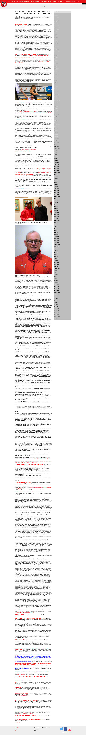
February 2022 (56, 114)
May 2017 (55, 228)
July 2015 (55, 272)
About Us (13, 1)
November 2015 (56, 264)
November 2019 (56, 168)
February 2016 (56, 258)
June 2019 (56, 178)
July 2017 (55, 224)
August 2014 (56, 294)
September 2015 (57, 268)
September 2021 (57, 124)
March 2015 (56, 280)
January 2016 (56, 260)
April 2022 (56, 110)
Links (15, 730)
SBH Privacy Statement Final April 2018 (26, 713)
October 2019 (56, 170)
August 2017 (56, 222)
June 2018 (56, 202)
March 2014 (56, 304)
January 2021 (56, 140)
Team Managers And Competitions (22, 1)
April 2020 (56, 158)
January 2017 (56, 236)
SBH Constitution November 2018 (20, 171)
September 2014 (57, 292)
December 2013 (56, 310)
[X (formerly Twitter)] (61, 728)
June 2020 (56, 154)
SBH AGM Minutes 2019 (29, 169)
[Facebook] (65, 728)
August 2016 (56, 246)
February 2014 (56, 306)
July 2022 (55, 104)
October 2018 (56, 194)
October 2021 (56, 122)
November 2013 (56, 312)
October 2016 (56, 242)
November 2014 (56, 288)
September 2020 (57, 148)
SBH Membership (61, 1)
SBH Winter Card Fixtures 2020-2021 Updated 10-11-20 (24, 612)
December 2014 (56, 286)
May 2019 (55, 180)
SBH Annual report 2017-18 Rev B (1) (29, 458)
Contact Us (78, 1)
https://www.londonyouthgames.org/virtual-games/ (27, 111)
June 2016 (56, 250)
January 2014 (56, 308)
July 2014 (55, 296)
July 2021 (55, 128)
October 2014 (56, 290)
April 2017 (56, 230)
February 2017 (56, 234)
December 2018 (56, 190)
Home (9, 1)
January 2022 (56, 116)
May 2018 (55, 204)
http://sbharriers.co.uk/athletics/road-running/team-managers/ (41, 661)
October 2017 (56, 218)
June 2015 (56, 274)
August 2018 (56, 198)
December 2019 (56, 166)
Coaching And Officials (70, 1)
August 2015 (56, 270)
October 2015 (56, 266)
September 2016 (57, 244)
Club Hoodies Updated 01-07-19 (24, 695)
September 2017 (57, 220)
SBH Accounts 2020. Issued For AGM (44, 172)
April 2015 (56, 278)
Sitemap (16, 729)
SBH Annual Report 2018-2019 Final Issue (44, 458)
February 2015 (56, 282)
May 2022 (55, 108)
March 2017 (56, 232)
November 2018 (56, 192)
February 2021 (56, 138)
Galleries (55, 1)
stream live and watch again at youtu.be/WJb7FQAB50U (40, 55)
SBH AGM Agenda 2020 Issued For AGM (44, 168)
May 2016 (55, 252)
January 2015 (56, 284)
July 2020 (55, 152)
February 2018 (56, 210)
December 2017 (56, 214)
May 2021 (55, 132)
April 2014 (56, 302)
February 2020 (56, 162)
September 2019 (57, 172)
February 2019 (56, 186)
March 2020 (56, 160)
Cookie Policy (17, 727)
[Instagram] (69, 728)
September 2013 (57, 316)
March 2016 (56, 256)
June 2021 (56, 130)
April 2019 (56, 182)
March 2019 (56, 184)
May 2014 (55, 300)
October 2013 (56, 314)
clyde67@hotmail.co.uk (21, 674)
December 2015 (56, 262)
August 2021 (56, 126)
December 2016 (56, 238)
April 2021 (56, 134)
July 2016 (55, 248)
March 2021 (56, 136)
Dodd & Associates (68, 732)
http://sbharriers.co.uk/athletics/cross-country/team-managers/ (39, 660)
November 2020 (56, 144)
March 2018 (56, 208)
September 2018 (57, 196)
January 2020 (56, 164)
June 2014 (56, 298)
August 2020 (56, 150)
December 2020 (56, 142)
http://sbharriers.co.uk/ (39, 664)
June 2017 (56, 226)
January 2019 (56, 188)
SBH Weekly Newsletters (46, 1)
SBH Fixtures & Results (35, 1)
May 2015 (55, 276)
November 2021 (56, 120)
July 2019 (55, 176)
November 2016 (56, 240)
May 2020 (55, 156)
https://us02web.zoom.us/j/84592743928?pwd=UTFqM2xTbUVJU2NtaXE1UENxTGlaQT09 (25, 150)
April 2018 (56, 206)
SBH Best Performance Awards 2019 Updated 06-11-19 (28, 462)
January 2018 (56, 212)
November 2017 (56, 216)
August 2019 (56, 174)
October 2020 (56, 146)
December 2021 (56, 118)
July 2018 (55, 200)
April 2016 (56, 254)
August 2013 (56, 318)
